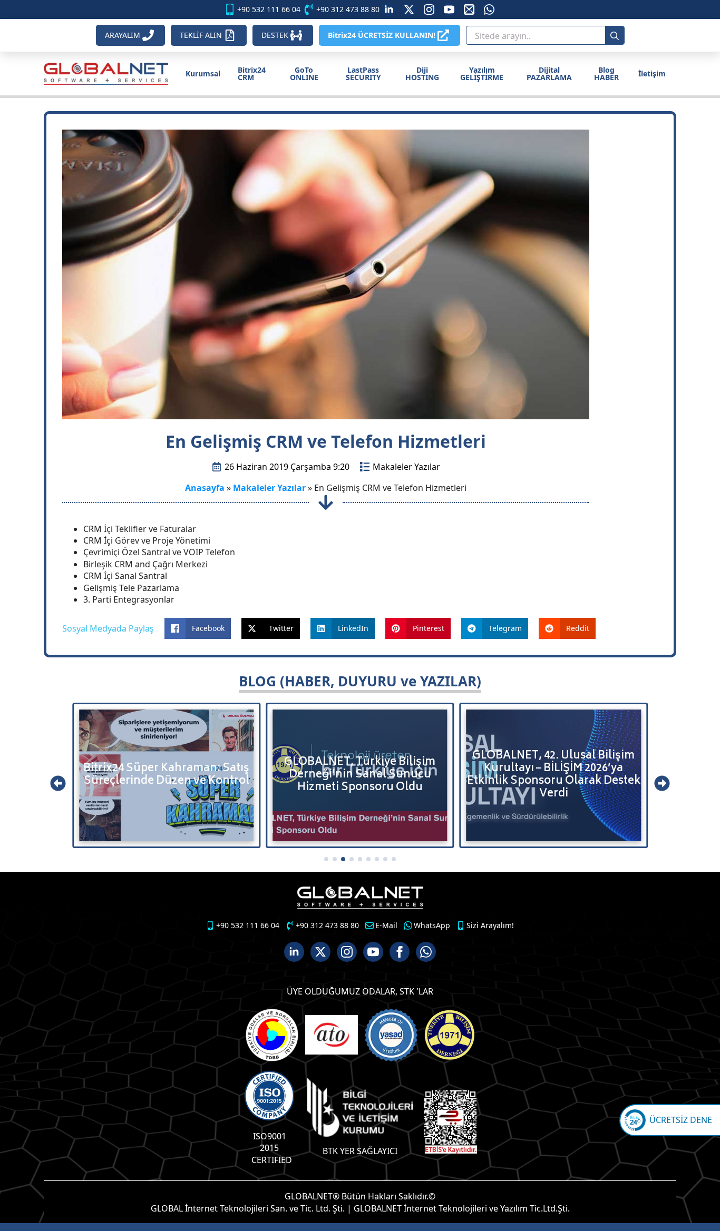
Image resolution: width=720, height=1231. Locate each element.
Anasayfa (205, 488)
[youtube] (449, 9)
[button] (58, 783)
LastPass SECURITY (363, 73)
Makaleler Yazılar (406, 466)
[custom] (409, 9)
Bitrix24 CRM (252, 73)
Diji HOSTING (422, 73)
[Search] (614, 35)
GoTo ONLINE (304, 73)
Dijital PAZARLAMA (549, 73)
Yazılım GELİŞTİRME (481, 73)
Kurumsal (203, 73)
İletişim (652, 73)
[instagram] (429, 9)
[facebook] (400, 952)
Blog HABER (606, 73)
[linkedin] (389, 9)
